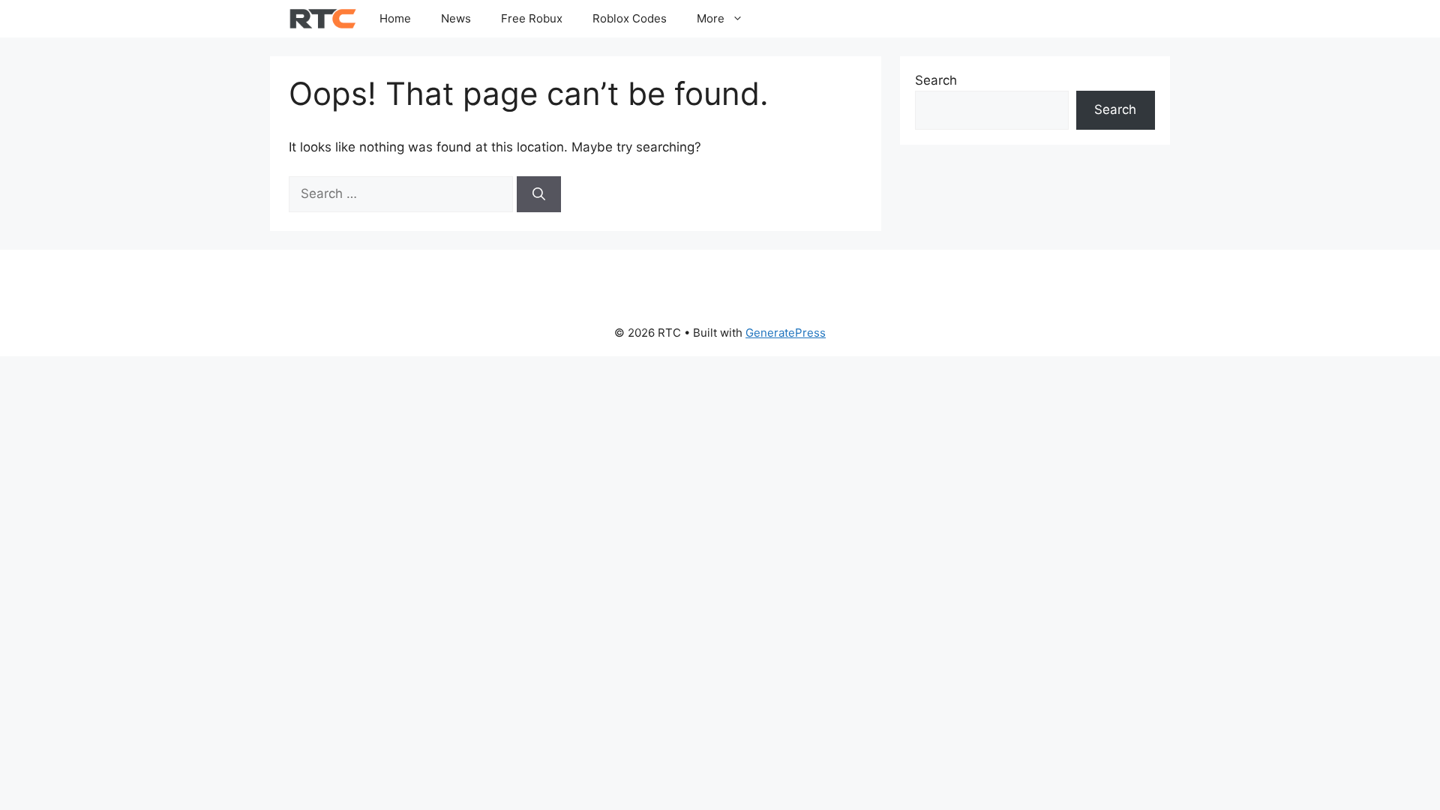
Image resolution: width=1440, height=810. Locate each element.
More (710, 18)
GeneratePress (786, 333)
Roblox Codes (629, 18)
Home (395, 18)
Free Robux (531, 18)
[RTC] (323, 19)
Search (936, 80)
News (456, 18)
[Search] (539, 194)
